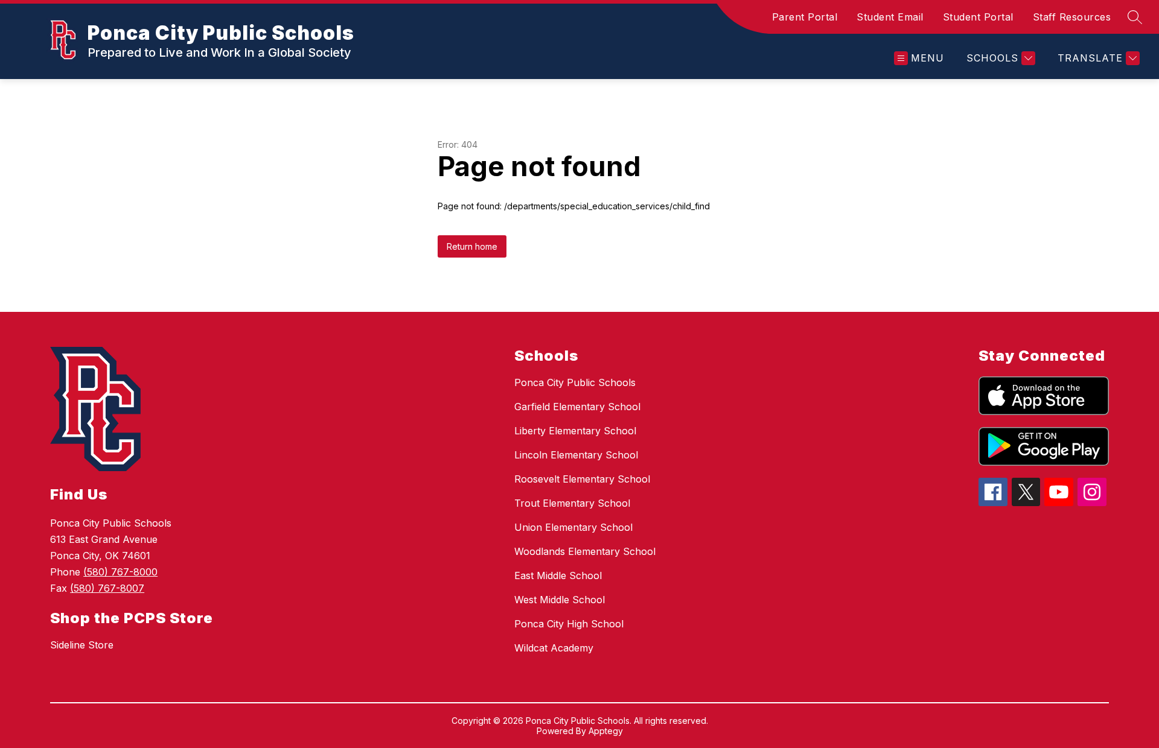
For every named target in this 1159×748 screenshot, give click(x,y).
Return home (472, 246)
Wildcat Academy (553, 648)
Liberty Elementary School (575, 431)
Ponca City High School (569, 624)
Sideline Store (81, 645)
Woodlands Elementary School (585, 551)
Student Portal (978, 17)
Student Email (890, 17)
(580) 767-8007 (107, 588)
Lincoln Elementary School (576, 455)
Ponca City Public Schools (575, 382)
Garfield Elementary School (577, 407)
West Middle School (559, 600)
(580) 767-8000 (120, 572)
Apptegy (606, 731)
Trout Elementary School (572, 503)
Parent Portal (805, 17)
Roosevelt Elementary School (582, 479)
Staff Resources (1072, 17)
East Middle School (558, 575)
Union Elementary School (573, 527)
